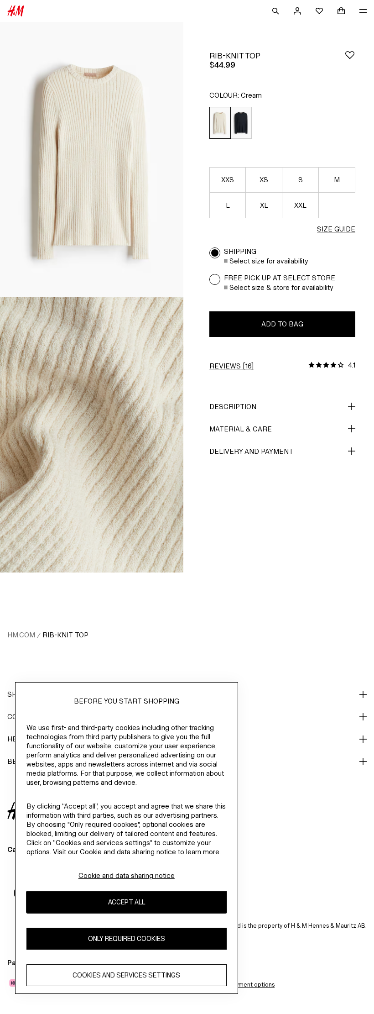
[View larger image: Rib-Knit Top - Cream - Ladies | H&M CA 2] (91, 435)
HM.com (21, 635)
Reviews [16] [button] (231, 366)
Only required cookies (126, 938)
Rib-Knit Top (65, 635)
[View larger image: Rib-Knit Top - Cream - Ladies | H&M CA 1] (91, 159)
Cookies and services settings (126, 975)
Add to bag (282, 324)
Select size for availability (268, 261)
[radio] (219, 123)
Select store (309, 278)
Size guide (336, 229)
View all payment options (241, 984)
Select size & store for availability (281, 287)
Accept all (126, 902)
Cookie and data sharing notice (126, 875)
